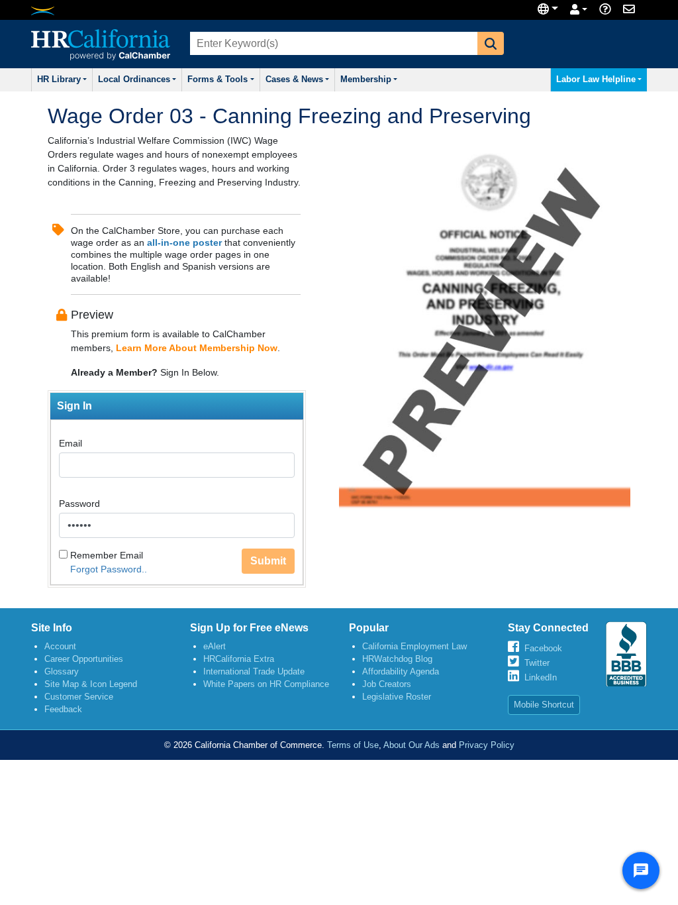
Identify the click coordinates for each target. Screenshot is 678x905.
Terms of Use (353, 745)
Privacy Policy (486, 745)
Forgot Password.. (108, 569)
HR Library (59, 79)
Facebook (543, 648)
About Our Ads (411, 745)
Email (70, 443)
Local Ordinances (134, 79)
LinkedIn (540, 677)
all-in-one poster (184, 242)
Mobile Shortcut (544, 705)
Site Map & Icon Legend (90, 684)
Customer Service (78, 697)
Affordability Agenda (400, 671)
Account (60, 646)
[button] (490, 43)
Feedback (63, 709)
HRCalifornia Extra (238, 659)
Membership (365, 79)
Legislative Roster (396, 697)
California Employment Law (414, 646)
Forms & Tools (217, 79)
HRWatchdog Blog (397, 659)
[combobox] (332, 43)
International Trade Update (254, 671)
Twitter (537, 663)
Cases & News (294, 79)
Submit (268, 560)
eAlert (214, 646)
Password (79, 503)
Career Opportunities (83, 659)
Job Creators (386, 684)
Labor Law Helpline (596, 79)
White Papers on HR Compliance (266, 684)
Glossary (61, 671)
